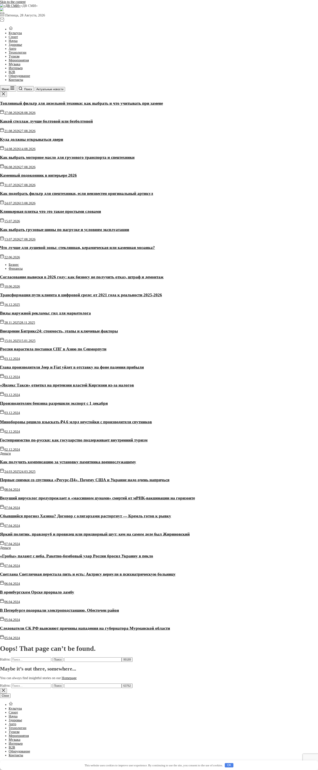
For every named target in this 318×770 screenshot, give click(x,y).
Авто (12, 48)
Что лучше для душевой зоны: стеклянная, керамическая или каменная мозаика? (77, 247)
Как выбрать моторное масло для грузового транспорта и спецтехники (67, 157)
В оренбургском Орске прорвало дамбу (37, 592)
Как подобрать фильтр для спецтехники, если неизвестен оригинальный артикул (76, 193)
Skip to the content (13, 2)
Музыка (14, 64)
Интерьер (16, 68)
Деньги (5, 453)
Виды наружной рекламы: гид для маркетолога (45, 313)
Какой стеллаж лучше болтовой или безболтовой (46, 121)
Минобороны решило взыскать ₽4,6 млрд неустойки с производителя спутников (76, 422)
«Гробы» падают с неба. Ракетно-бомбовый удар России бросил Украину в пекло (76, 556)
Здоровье (15, 45)
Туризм (14, 56)
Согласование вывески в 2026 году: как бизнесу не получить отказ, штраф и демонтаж (82, 277)
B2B (12, 72)
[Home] (11, 29)
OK (229, 765)
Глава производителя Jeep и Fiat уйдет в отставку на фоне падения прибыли (72, 367)
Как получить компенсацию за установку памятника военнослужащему (68, 462)
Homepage (69, 678)
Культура (15, 33)
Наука (13, 41)
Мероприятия (19, 60)
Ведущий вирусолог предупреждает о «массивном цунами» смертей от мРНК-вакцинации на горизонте (97, 498)
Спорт (13, 37)
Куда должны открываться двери (31, 139)
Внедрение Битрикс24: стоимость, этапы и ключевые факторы (59, 331)
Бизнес (14, 264)
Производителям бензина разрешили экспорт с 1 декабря (54, 403)
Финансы (16, 268)
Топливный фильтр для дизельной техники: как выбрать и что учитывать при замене (81, 103)
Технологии (17, 52)
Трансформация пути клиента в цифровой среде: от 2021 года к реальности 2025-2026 (81, 295)
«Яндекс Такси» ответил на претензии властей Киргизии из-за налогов (67, 385)
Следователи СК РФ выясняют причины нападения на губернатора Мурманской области (85, 628)
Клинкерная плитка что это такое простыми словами (50, 211)
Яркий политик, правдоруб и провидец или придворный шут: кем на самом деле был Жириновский (95, 534)
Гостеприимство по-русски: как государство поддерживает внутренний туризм (74, 440)
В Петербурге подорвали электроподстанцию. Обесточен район (59, 610)
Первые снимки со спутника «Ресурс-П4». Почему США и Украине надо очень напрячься (84, 480)
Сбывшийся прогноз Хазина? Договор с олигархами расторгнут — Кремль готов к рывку (85, 516)
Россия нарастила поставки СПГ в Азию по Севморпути (53, 349)
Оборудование (19, 76)
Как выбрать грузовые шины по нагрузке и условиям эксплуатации (64, 229)
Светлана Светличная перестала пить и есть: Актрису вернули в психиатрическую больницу (88, 574)
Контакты (16, 80)
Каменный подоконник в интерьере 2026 (38, 175)
